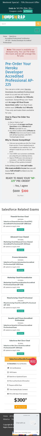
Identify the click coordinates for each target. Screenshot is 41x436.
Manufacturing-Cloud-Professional (19, 298)
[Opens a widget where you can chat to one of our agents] (26, 424)
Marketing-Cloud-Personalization (19, 277)
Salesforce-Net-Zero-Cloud (19, 340)
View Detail (21, 407)
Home (5, 36)
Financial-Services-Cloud (20, 216)
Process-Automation (19, 257)
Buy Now (20, 229)
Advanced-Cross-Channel (20, 237)
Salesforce (12, 36)
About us (6, 419)
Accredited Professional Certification (17, 38)
